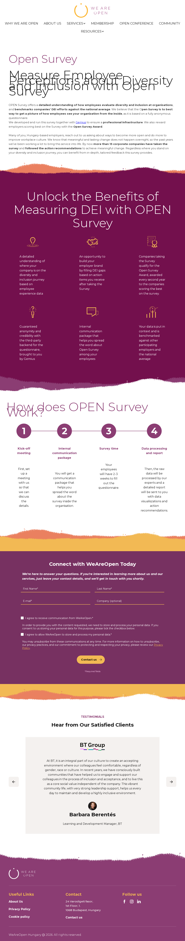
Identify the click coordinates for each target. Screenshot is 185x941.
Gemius (81, 122)
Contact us (74, 917)
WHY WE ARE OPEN (21, 23)
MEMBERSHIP (102, 23)
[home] (92, 10)
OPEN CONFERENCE (136, 23)
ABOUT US (52, 23)
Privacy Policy (19, 909)
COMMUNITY (169, 23)
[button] (76, 23)
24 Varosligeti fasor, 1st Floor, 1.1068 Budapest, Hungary (83, 906)
